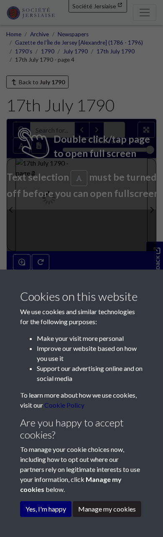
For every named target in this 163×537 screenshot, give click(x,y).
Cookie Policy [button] (64, 405)
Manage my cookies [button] (107, 509)
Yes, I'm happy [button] (45, 509)
